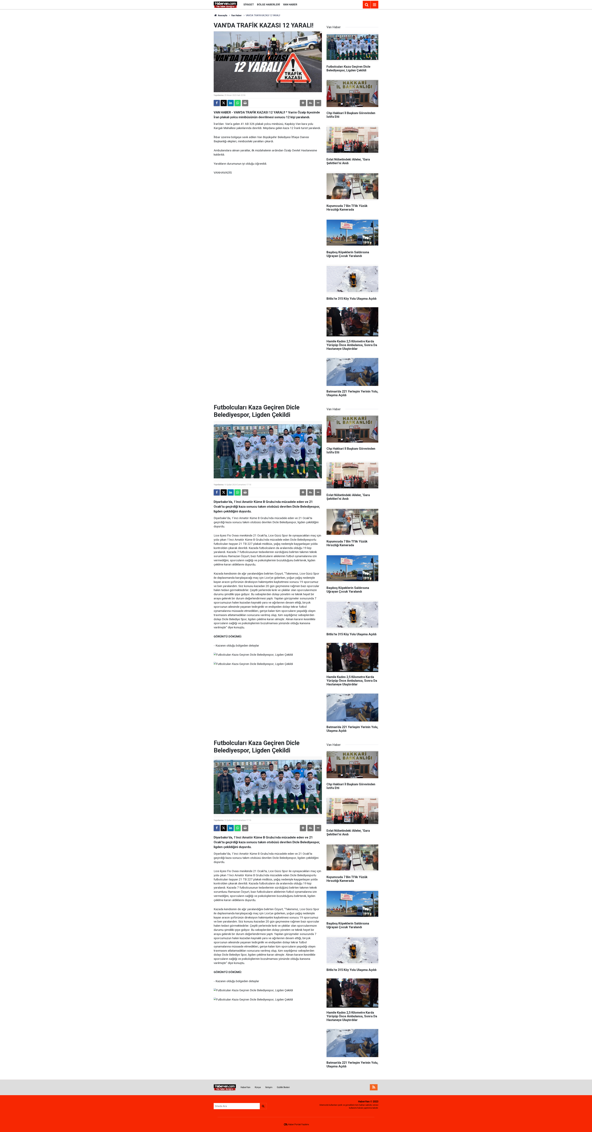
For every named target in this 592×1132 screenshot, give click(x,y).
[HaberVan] (225, 4)
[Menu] (374, 5)
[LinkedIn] (231, 103)
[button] (303, 103)
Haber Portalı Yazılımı (298, 1124)
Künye (258, 1087)
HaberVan (245, 1087)
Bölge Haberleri (268, 4)
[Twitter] (224, 103)
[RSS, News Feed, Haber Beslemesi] (374, 1087)
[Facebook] (217, 103)
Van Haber (290, 4)
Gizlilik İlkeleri (283, 1087)
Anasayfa (222, 15)
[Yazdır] (245, 103)
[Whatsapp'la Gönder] (237, 103)
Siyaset (248, 4)
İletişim (268, 1087)
